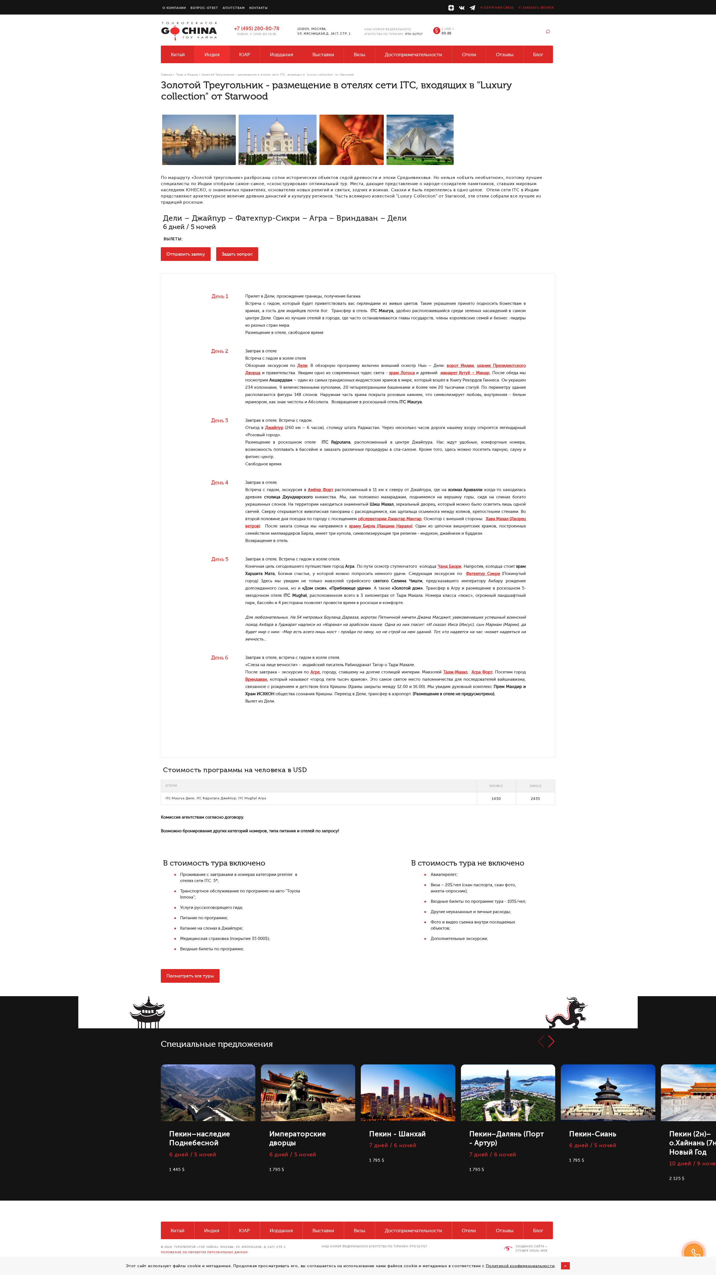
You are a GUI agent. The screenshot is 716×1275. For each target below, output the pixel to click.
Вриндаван (256, 679)
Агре (315, 672)
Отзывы (505, 54)
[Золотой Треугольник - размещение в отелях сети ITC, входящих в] (199, 140)
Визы (359, 54)
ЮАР (244, 54)
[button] (551, 1041)
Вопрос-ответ (204, 8)
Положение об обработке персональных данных (204, 1252)
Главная (166, 74)
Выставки (323, 54)
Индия (212, 54)
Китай (178, 54)
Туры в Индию (187, 74)
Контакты (258, 8)
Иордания (281, 54)
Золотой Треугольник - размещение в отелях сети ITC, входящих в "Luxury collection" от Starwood (278, 74)
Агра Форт (482, 672)
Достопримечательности (413, 54)
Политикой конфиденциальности (520, 1266)
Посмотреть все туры (190, 976)
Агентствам (234, 8)
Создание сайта (530, 1246)
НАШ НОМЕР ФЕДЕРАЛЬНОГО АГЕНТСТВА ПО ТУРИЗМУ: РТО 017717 (374, 1246)
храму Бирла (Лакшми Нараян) (380, 526)
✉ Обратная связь (497, 8)
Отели (469, 54)
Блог (538, 54)
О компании (174, 8)
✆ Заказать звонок (536, 8)
